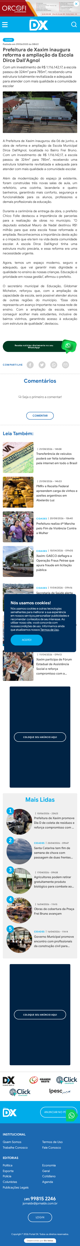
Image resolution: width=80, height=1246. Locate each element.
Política (7, 1165)
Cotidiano (49, 1176)
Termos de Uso (52, 1142)
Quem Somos (12, 1142)
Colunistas (10, 1182)
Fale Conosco (51, 1148)
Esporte (8, 1171)
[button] (38, 346)
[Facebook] (30, 364)
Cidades (41, 519)
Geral (46, 1171)
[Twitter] (42, 364)
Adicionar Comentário (42, 418)
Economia (49, 1165)
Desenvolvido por (40, 1240)
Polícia (7, 1176)
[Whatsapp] (53, 364)
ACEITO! (26, 640)
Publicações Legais (16, 1187)
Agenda (47, 1182)
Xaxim (8, 39)
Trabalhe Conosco (15, 1148)
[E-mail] (65, 364)
